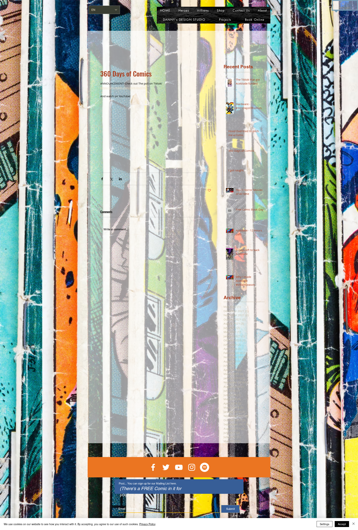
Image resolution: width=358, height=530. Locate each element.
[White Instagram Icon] (191, 467)
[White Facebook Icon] (153, 467)
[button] (343, 3)
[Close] (353, 524)
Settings (324, 524)
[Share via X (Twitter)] (111, 179)
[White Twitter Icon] (166, 467)
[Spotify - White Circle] (204, 467)
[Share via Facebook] (102, 179)
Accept (342, 524)
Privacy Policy (147, 524)
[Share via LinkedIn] (120, 179)
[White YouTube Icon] (178, 467)
